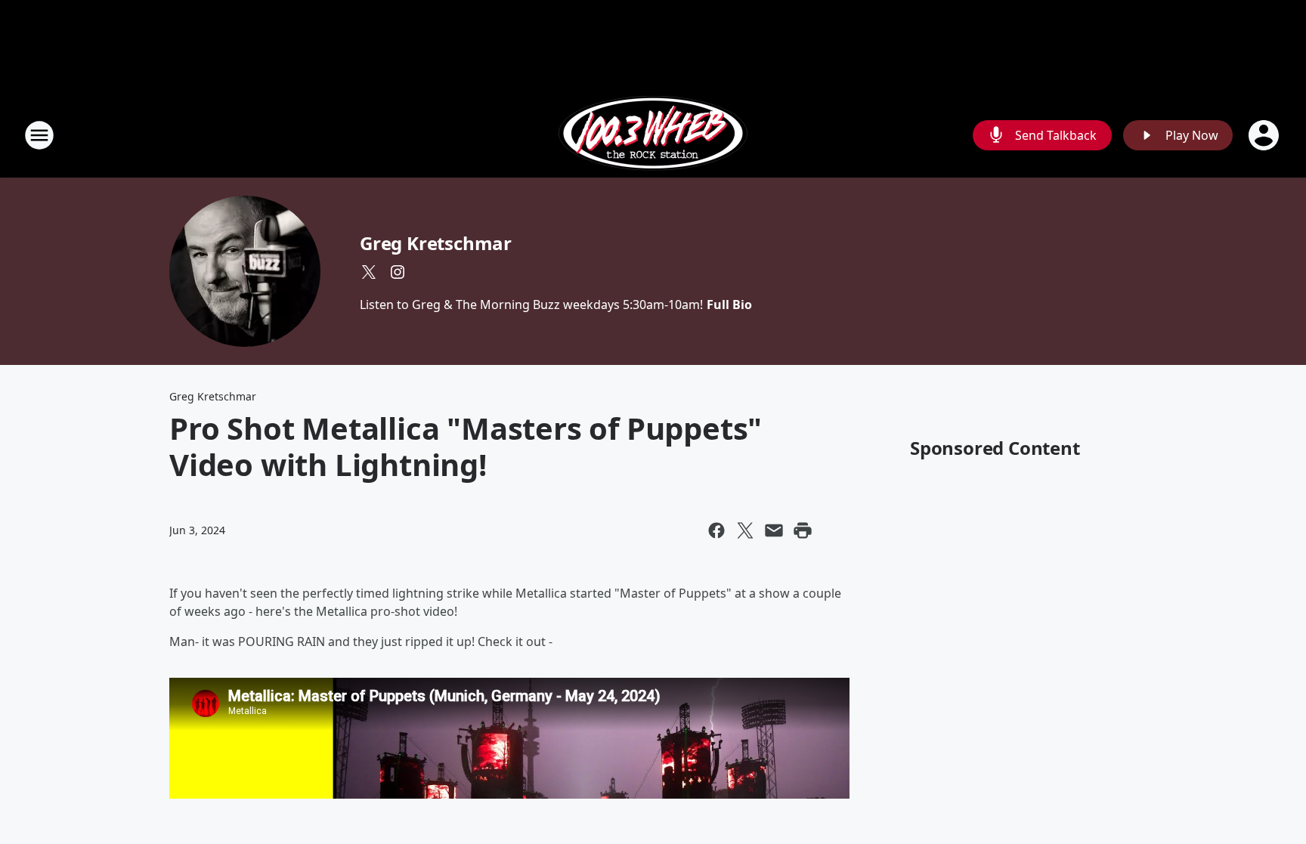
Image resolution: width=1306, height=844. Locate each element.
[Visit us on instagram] (397, 272)
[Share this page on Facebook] (716, 530)
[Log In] (1265, 135)
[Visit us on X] (369, 272)
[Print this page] (802, 530)
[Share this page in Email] (774, 530)
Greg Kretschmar (436, 242)
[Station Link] (653, 135)
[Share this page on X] (745, 530)
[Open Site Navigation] (39, 135)
